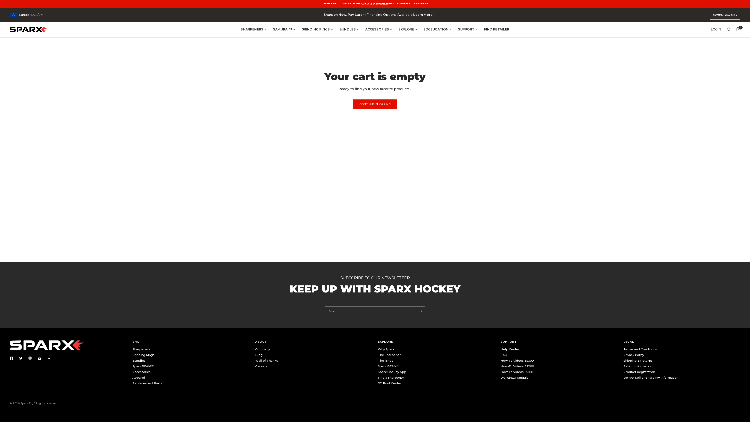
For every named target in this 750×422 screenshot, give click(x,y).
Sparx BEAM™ (143, 366)
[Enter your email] (421, 311)
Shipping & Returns (638, 360)
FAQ (504, 355)
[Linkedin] (51, 358)
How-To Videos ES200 (517, 366)
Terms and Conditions (640, 349)
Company (262, 349)
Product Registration (639, 372)
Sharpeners (141, 349)
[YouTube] (42, 358)
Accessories (141, 372)
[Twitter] (23, 358)
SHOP (137, 341)
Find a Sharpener (391, 377)
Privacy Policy (633, 355)
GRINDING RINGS (316, 29)
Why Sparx (386, 349)
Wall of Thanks (266, 360)
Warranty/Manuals (514, 377)
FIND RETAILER (496, 29)
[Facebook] (14, 358)
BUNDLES (347, 29)
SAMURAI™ (282, 29)
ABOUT (261, 341)
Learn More (423, 15)
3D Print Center (390, 383)
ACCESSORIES (377, 29)
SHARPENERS (252, 29)
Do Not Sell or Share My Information (650, 377)
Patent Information (637, 366)
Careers (261, 366)
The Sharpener (389, 355)
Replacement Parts (147, 383)
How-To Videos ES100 (517, 372)
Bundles (139, 360)
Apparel (138, 377)
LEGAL (628, 341)
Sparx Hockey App (392, 372)
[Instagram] (33, 358)
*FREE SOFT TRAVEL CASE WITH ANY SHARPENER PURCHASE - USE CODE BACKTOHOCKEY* (375, 4)
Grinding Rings (143, 355)
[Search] (729, 29)
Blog (259, 355)
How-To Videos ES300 (517, 360)
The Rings (385, 360)
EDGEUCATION (436, 29)
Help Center (510, 349)
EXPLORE (406, 29)
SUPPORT (466, 29)
